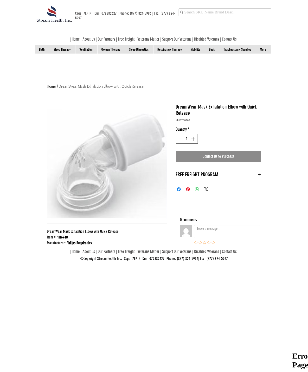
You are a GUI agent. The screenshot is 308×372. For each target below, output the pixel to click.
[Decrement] (180, 139)
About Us (89, 39)
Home (51, 86)
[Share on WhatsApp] (197, 189)
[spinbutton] (187, 139)
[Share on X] (206, 189)
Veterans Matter (148, 39)
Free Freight (126, 251)
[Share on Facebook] (179, 189)
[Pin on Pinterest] (188, 189)
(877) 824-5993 (141, 13)
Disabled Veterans (207, 39)
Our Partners (106, 39)
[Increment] (193, 139)
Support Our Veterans (176, 39)
